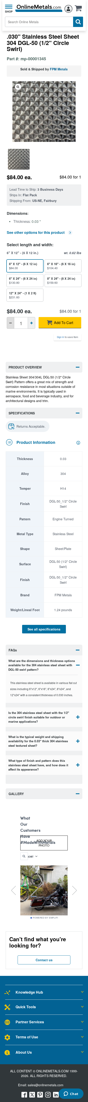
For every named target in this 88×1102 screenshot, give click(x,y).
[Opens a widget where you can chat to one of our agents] (70, 1094)
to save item (67, 337)
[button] (79, 10)
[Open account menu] (68, 8)
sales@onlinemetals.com (45, 1085)
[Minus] (10, 323)
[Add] (31, 323)
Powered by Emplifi (45, 918)
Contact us (44, 960)
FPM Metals (59, 69)
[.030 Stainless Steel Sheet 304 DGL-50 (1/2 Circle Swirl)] (19, 159)
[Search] (78, 22)
